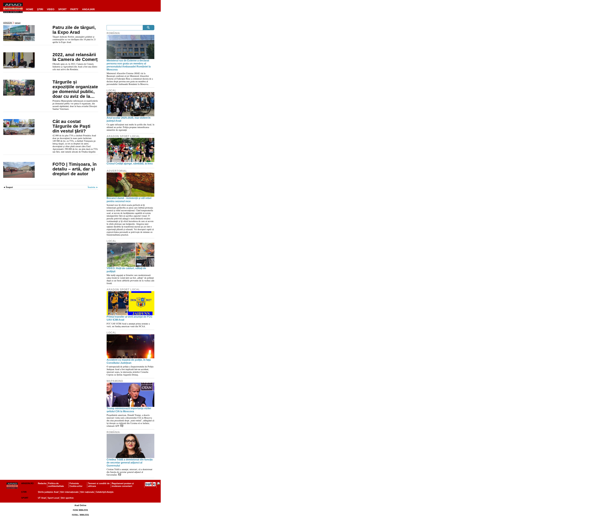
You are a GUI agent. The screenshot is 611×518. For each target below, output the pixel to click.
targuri (18, 23)
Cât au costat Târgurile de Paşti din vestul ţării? (71, 126)
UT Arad (42, 498)
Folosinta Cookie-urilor (76, 484)
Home (29, 9)
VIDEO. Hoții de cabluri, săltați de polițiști (126, 270)
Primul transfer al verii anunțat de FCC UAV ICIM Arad (129, 318)
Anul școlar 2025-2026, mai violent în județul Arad (129, 119)
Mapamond (115, 381)
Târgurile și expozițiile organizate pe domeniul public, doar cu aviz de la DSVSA (75, 89)
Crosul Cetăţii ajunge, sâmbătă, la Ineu (130, 163)
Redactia (42, 483)
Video (50, 9)
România (113, 33)
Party (74, 9)
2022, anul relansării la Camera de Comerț (75, 57)
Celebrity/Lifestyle (104, 492)
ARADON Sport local (123, 136)
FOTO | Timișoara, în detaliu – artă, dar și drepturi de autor (75, 169)
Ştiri (40, 9)
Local (111, 90)
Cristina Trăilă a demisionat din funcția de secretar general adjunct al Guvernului (130, 462)
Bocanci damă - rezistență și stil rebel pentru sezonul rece (129, 199)
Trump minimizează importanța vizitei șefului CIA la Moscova (129, 410)
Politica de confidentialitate (56, 484)
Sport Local (53, 498)
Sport (62, 9)
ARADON (7, 23)
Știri (24, 492)
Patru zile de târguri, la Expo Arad (74, 30)
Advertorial (117, 171)
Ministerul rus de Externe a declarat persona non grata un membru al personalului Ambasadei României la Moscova (129, 65)
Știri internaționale (69, 492)
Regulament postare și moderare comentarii (123, 484)
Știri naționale (87, 492)
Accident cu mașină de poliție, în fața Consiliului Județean (129, 361)
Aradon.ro (27, 483)
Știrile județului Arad (48, 492)
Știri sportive (67, 498)
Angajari (88, 9)
